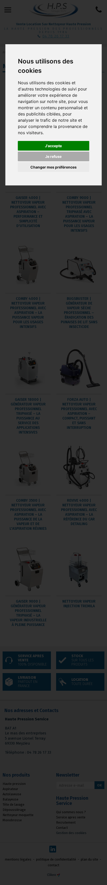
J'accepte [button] (53, 146)
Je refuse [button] (53, 156)
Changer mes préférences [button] (53, 167)
